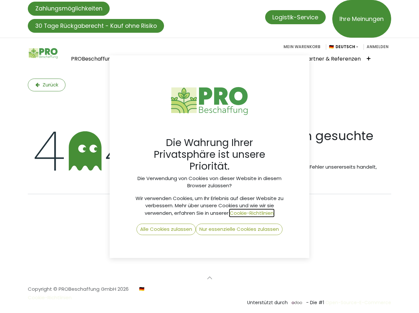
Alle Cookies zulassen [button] (166, 229)
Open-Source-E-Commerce (358, 302)
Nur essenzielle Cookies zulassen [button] (239, 229)
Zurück (49, 84)
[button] (209, 278)
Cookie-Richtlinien (50, 297)
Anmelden (378, 46)
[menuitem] (92, 58)
